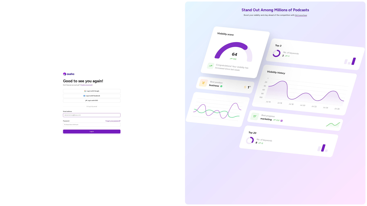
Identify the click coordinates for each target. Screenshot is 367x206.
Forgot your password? (113, 121)
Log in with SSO (92, 100)
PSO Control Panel (301, 15)
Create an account (86, 85)
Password (66, 121)
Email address (67, 111)
